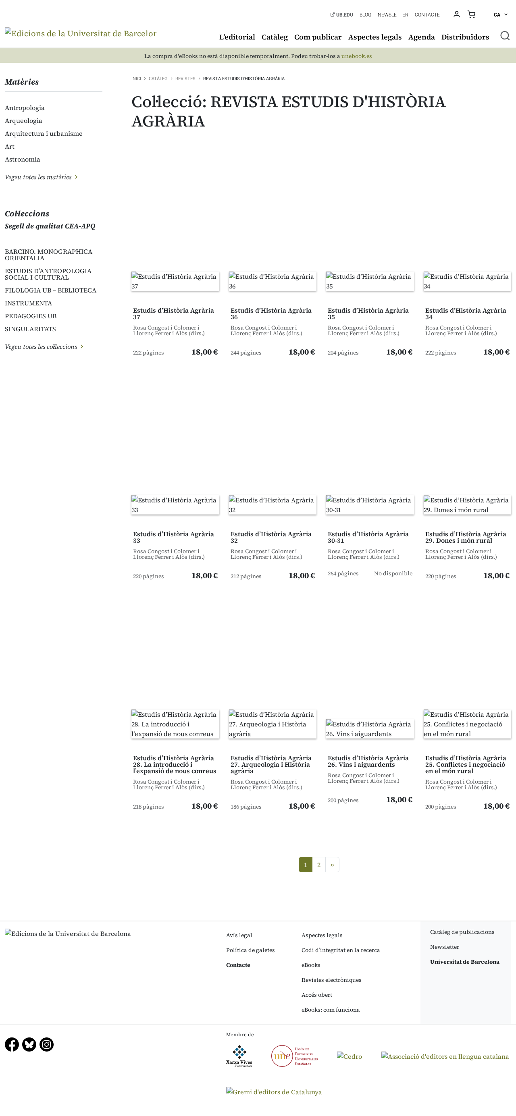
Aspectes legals (375, 37)
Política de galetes (250, 950)
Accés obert (317, 995)
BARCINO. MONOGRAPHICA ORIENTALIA (48, 254)
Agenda (421, 37)
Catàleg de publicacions (462, 932)
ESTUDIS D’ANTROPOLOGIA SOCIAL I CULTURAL (48, 274)
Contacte (427, 15)
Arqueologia (23, 120)
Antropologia (25, 107)
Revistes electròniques (332, 980)
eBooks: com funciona (331, 1010)
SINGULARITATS (30, 329)
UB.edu (344, 15)
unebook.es (356, 56)
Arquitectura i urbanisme (44, 133)
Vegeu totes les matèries (39, 176)
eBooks (311, 965)
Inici (136, 78)
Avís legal (239, 935)
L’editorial (237, 37)
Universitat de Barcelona (464, 962)
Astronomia (22, 159)
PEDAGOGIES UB (30, 316)
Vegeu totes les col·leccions (42, 346)
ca (497, 15)
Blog (365, 15)
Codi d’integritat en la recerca (341, 950)
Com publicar (318, 37)
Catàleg (275, 37)
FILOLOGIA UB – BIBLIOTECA (50, 290)
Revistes (185, 78)
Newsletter (393, 15)
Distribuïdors (465, 37)
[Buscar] (505, 35)
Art (10, 146)
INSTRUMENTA (28, 303)
